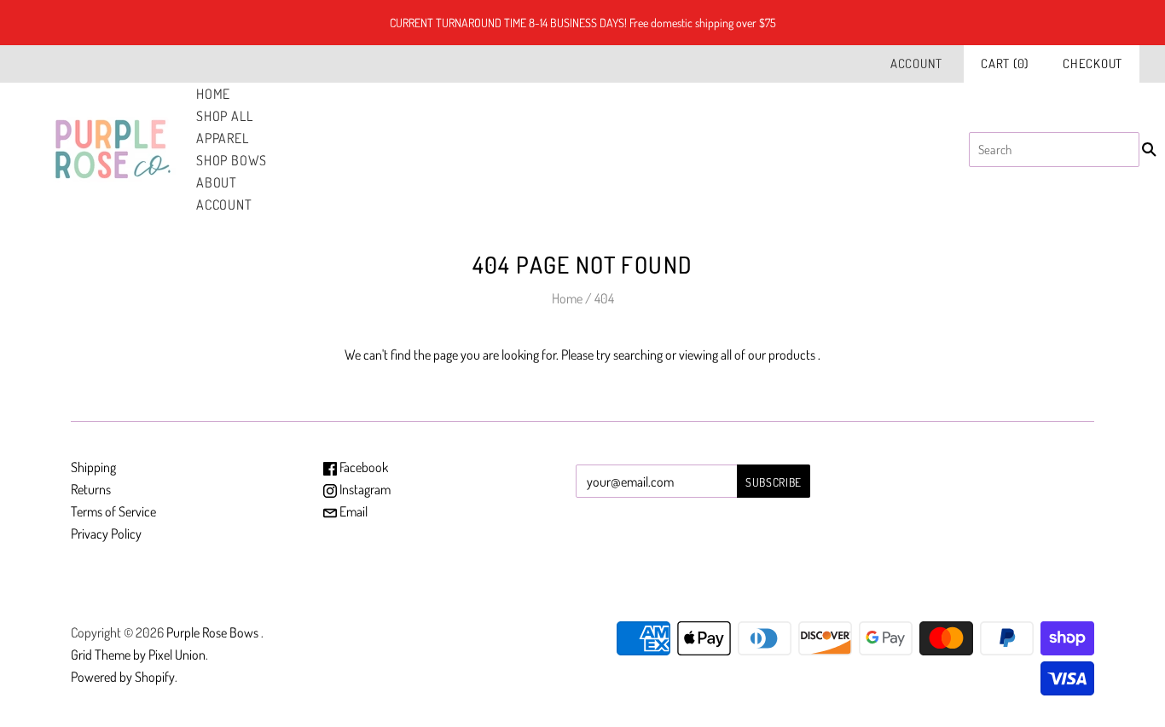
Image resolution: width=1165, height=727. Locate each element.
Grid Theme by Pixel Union (138, 654)
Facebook (362, 467)
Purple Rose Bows (213, 632)
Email (352, 511)
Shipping (93, 467)
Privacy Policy (106, 533)
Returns (91, 489)
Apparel (222, 138)
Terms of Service (113, 511)
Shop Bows (231, 160)
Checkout (1092, 63)
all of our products (768, 354)
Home (213, 93)
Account (916, 63)
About (216, 182)
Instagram (364, 489)
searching (638, 354)
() (1005, 63)
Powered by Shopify (123, 676)
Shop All (224, 115)
